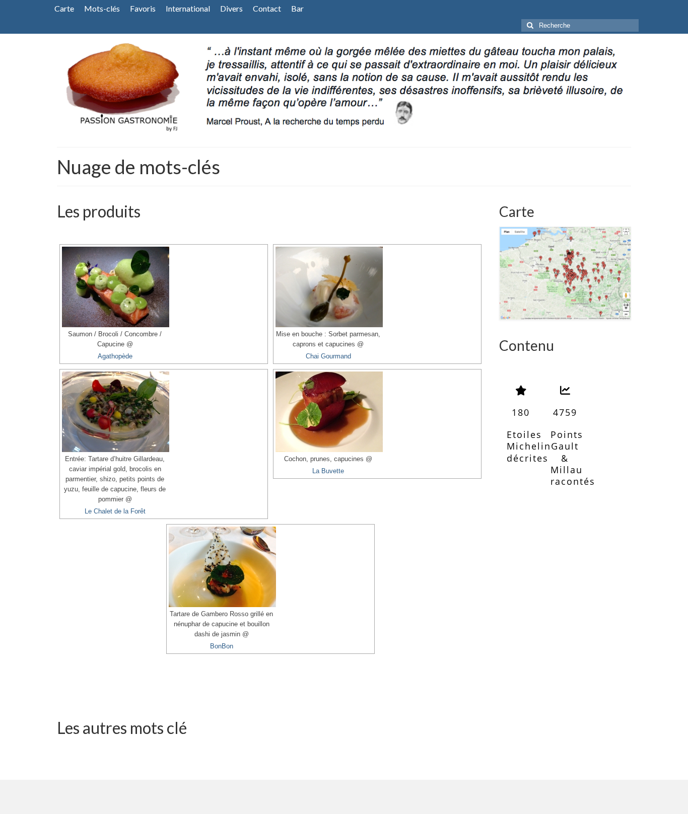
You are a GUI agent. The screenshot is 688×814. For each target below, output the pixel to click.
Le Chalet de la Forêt (115, 511)
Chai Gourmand (328, 356)
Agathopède (115, 356)
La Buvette (328, 471)
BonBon (221, 646)
